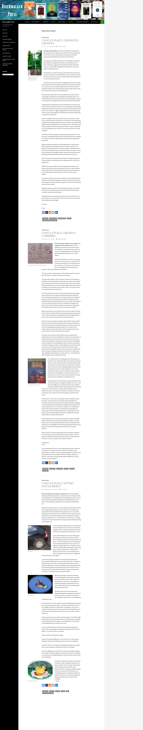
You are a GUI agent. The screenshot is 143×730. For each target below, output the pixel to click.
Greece (57, 691)
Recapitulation (61, 21)
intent (69, 218)
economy (45, 218)
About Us (71, 21)
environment (62, 218)
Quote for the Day (6, 56)
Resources (5, 33)
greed (63, 691)
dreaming (45, 468)
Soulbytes (5, 36)
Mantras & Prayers (7, 39)
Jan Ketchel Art (94, 21)
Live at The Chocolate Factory (7, 49)
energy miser (53, 218)
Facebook (59, 468)
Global (52, 691)
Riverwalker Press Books (82, 21)
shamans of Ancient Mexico (50, 220)
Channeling (45, 21)
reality (66, 468)
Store (77, 456)
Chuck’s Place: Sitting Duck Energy (58, 484)
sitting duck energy (48, 693)
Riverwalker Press (8, 22)
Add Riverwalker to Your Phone (8, 60)
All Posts (27, 21)
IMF (67, 691)
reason (72, 468)
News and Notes (6, 53)
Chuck (53, 46)
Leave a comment (61, 46)
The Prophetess (6, 45)
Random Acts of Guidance (8, 42)
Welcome (4, 29)
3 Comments (63, 489)
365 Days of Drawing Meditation (7, 64)
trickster (45, 470)
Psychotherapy (35, 21)
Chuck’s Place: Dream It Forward (59, 234)
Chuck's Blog (45, 37)
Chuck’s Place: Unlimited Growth (60, 42)
